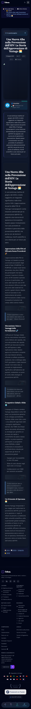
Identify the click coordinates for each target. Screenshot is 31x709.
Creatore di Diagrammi (21, 590)
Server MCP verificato (16, 697)
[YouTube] (14, 581)
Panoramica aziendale (21, 606)
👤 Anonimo (15, 103)
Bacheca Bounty (7, 599)
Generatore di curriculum (7, 591)
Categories (21, 550)
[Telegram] (18, 581)
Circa (2, 629)
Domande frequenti (6, 641)
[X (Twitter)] (2, 581)
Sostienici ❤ (4, 649)
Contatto (3, 638)
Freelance (6, 597)
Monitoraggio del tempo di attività (22, 610)
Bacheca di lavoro (8, 588)
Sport (4, 608)
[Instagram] (10, 581)
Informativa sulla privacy (23, 629)
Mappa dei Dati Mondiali (7, 611)
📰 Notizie (14, 550)
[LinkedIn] (6, 581)
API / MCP (21, 621)
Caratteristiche (5, 632)
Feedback (4, 643)
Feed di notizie (7, 605)
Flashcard (21, 593)
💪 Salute (9, 10)
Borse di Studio (7, 594)
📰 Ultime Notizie (22, 9)
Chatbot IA (21, 613)
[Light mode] (24, 2)
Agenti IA (20, 618)
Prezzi (20, 623)
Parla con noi (4, 635)
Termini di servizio (21, 632)
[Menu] (28, 2)
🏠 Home (7, 550)
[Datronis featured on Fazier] (15, 691)
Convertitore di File (23, 596)
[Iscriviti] (12, 667)
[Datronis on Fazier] (15, 686)
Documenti (4, 646)
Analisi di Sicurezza (23, 616)
